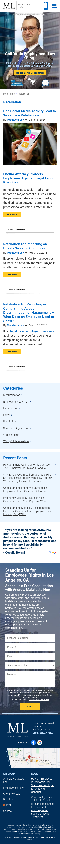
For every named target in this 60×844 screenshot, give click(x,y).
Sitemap (9, 773)
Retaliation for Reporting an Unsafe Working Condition (25, 246)
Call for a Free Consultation (30, 73)
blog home (9, 93)
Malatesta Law (18, 6)
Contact (7, 811)
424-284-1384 (43, 733)
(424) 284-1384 (45, 6)
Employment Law (13, 787)
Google (39, 742)
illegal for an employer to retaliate (31, 331)
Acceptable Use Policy (39, 699)
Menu (54, 6)
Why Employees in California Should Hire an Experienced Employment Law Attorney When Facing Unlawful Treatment (42, 807)
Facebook (33, 742)
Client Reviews (11, 793)
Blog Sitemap (42, 837)
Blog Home (9, 799)
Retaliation (20, 229)
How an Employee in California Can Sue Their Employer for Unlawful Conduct (42, 785)
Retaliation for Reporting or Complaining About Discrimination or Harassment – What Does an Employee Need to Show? (28, 312)
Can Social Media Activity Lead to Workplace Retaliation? (29, 113)
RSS (8, 805)
